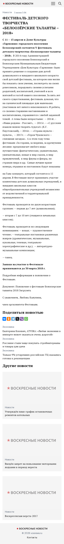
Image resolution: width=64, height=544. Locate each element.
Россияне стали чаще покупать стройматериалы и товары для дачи (31, 344)
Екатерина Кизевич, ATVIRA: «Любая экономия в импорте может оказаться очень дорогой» (31, 332)
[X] (17, 319)
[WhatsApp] (26, 319)
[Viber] (22, 319)
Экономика (8, 327)
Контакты (32, 538)
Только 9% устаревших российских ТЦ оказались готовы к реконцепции (31, 356)
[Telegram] (13, 319)
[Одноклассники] (9, 319)
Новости (7, 12)
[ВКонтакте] (4, 319)
